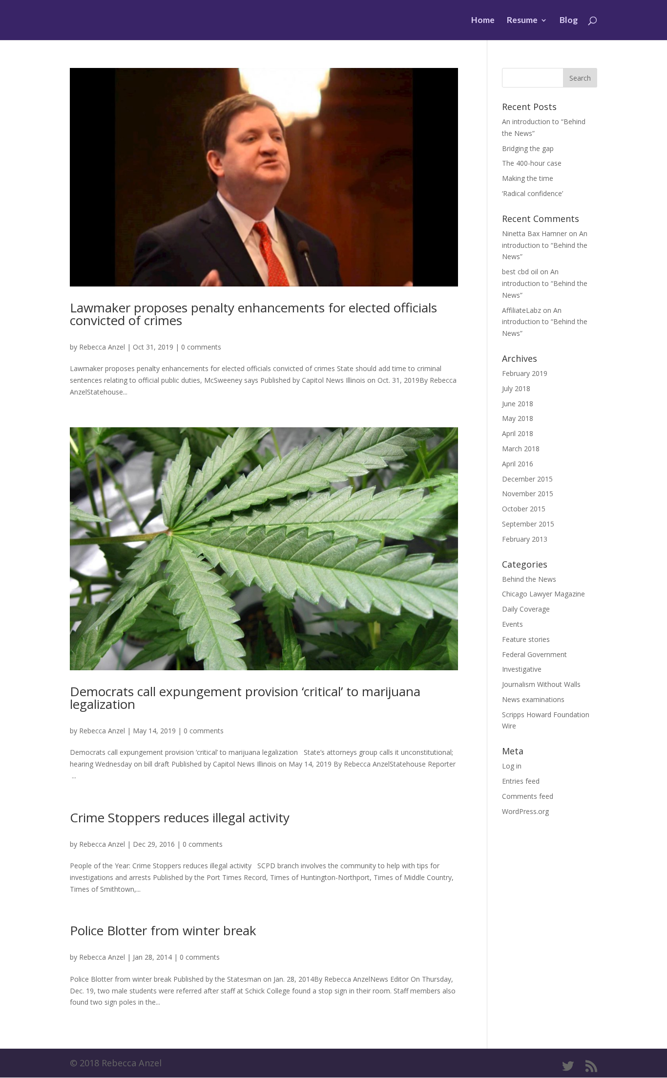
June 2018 (517, 403)
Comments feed (527, 796)
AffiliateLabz (521, 310)
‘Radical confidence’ (532, 193)
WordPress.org (525, 811)
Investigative (522, 669)
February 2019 (524, 373)
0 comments (201, 347)
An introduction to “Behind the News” (544, 245)
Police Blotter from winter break (163, 930)
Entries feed (521, 781)
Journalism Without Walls (541, 684)
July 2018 (516, 388)
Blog (569, 21)
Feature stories (526, 639)
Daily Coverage (526, 609)
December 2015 (527, 479)
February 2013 (524, 539)
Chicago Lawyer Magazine (543, 593)
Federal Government (534, 654)
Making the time (527, 178)
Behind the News (529, 579)
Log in (511, 765)
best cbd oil (520, 271)
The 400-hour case (532, 163)
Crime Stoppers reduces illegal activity (180, 817)
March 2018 (521, 448)
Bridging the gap (528, 148)
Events (512, 624)
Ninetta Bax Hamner (534, 233)
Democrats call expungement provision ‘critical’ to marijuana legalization (245, 697)
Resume (522, 21)
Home (483, 21)
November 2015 (527, 493)
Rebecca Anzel (102, 347)
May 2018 (517, 418)
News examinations (533, 699)
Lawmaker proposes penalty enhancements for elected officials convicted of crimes (253, 314)
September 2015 (528, 523)
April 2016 (517, 463)
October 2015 (523, 508)
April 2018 (517, 433)
